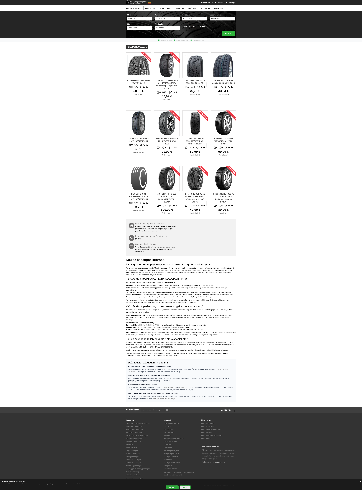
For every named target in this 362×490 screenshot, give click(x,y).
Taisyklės (167, 445)
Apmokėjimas (165, 8)
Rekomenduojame (137, 47)
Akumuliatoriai (131, 448)
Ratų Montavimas (170, 469)
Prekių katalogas (134, 8)
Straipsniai (168, 466)
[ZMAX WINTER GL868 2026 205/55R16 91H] (138, 123)
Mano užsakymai (207, 423)
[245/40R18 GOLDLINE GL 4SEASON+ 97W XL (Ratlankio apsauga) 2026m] (195, 178)
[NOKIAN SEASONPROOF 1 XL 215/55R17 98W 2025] (167, 123)
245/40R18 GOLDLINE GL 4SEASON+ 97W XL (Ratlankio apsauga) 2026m (195, 198)
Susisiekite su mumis (171, 423)
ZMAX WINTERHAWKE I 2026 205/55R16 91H (195, 81)
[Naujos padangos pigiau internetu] (136, 2)
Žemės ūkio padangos (134, 426)
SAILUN (149, 325)
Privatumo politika (170, 442)
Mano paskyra (206, 420)
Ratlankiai (129, 445)
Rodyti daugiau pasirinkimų (194, 26)
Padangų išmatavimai (172, 463)
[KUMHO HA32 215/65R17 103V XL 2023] (138, 65)
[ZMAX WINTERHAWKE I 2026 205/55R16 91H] (195, 65)
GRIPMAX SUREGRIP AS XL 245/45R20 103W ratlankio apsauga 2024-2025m (167, 84)
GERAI (172, 487)
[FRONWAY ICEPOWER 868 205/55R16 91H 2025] (223, 65)
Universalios (222, 332)
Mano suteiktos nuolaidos (211, 429)
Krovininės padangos (134, 439)
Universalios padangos (134, 478)
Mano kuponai (206, 439)
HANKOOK (151, 327)
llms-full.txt (179, 475)
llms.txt (171, 475)
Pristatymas (150, 8)
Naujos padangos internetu (174, 439)
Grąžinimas (192, 8)
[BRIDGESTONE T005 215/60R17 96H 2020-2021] (223, 123)
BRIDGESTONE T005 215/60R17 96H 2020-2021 (223, 141)
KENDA (142, 325)
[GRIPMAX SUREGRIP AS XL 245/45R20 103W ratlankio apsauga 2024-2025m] (167, 65)
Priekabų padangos (133, 454)
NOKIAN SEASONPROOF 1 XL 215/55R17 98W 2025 (167, 141)
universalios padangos (193, 270)
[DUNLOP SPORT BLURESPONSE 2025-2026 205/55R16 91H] (138, 178)
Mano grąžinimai (207, 426)
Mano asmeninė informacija (211, 435)
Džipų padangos (132, 451)
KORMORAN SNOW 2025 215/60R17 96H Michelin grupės (195, 141)
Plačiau (185, 487)
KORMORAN (141, 327)
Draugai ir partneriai (171, 454)
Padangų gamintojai (171, 457)
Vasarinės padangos (133, 475)
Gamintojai (218, 8)
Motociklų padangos (133, 463)
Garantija (179, 8)
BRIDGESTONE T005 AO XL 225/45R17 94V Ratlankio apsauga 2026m (223, 198)
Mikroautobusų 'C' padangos (137, 435)
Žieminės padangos (162, 270)
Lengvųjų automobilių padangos (138, 423)
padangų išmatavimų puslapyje (164, 399)
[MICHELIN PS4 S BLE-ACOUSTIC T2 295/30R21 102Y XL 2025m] (167, 178)
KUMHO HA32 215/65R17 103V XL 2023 (138, 81)
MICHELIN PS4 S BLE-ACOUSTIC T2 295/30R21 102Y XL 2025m (167, 198)
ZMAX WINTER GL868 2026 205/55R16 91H (139, 139)
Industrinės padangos (134, 432)
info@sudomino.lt (160, 236)
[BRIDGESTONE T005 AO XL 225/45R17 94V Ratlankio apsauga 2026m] (223, 178)
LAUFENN (156, 325)
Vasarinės (186, 332)
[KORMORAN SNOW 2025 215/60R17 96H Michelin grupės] (195, 123)
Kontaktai (205, 8)
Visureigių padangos (133, 442)
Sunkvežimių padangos (134, 429)
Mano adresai (206, 432)
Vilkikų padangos (132, 457)
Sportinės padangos (133, 460)
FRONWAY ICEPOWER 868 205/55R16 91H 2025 (223, 81)
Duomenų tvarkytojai (171, 451)
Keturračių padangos (134, 466)
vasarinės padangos (177, 270)
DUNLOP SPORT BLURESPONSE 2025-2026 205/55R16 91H (138, 196)
